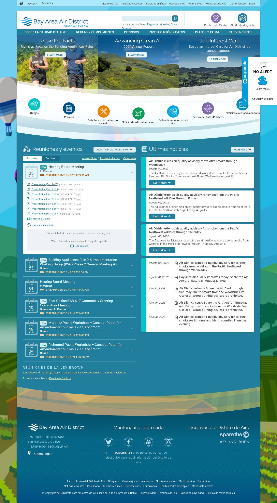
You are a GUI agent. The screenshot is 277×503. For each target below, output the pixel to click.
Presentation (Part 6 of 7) (45, 209)
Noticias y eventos (132, 3)
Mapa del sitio (187, 481)
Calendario (129, 158)
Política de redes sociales (220, 493)
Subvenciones (240, 32)
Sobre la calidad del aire (45, 32)
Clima (174, 24)
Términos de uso (167, 493)
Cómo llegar (43, 453)
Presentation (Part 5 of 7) (45, 204)
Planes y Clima (207, 32)
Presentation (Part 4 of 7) (45, 199)
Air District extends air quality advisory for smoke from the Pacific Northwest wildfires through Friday (194, 196)
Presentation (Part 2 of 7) (45, 189)
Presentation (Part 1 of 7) (44, 184)
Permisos (131, 32)
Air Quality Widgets (263, 98)
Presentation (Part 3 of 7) (45, 194)
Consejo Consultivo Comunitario (82, 372)
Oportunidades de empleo (174, 486)
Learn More (55, 55)
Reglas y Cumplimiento (95, 32)
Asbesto (126, 28)
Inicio (70, 481)
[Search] (175, 18)
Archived (51, 158)
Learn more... (263, 89)
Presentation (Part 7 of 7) (44, 213)
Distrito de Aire (109, 3)
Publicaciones (177, 3)
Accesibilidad (89, 158)
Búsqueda (113, 481)
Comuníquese (238, 3)
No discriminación (110, 158)
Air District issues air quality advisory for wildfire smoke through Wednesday (193, 163)
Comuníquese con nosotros (137, 481)
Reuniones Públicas (60, 378)
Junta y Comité (31, 372)
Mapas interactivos (202, 486)
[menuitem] (110, 3)
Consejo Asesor (52, 372)
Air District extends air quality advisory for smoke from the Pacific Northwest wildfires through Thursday (194, 230)
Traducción (204, 481)
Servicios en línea (156, 3)
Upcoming (32, 158)
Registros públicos (216, 3)
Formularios (195, 3)
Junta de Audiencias (114, 372)
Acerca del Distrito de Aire (90, 481)
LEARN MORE (217, 59)
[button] (20, 59)
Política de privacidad (192, 493)
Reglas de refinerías (158, 24)
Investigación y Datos (167, 32)
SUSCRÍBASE (123, 452)
